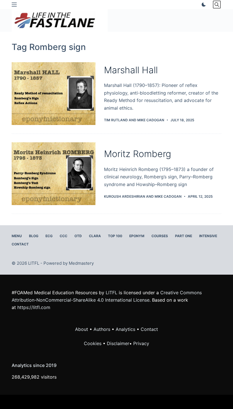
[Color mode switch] (203, 4)
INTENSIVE (208, 236)
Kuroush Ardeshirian (124, 196)
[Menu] (14, 4)
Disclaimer (118, 343)
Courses (159, 236)
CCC (63, 236)
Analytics (125, 329)
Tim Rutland (116, 120)
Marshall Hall (131, 70)
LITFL (111, 292)
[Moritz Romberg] (53, 173)
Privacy (141, 343)
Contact (20, 244)
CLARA (95, 236)
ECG (49, 236)
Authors (101, 329)
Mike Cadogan (150, 120)
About (81, 329)
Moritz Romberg (137, 153)
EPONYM (136, 236)
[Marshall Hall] (53, 93)
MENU (17, 236)
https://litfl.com (33, 307)
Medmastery (81, 263)
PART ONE (183, 236)
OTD (78, 236)
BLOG (33, 236)
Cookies (93, 343)
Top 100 (115, 236)
